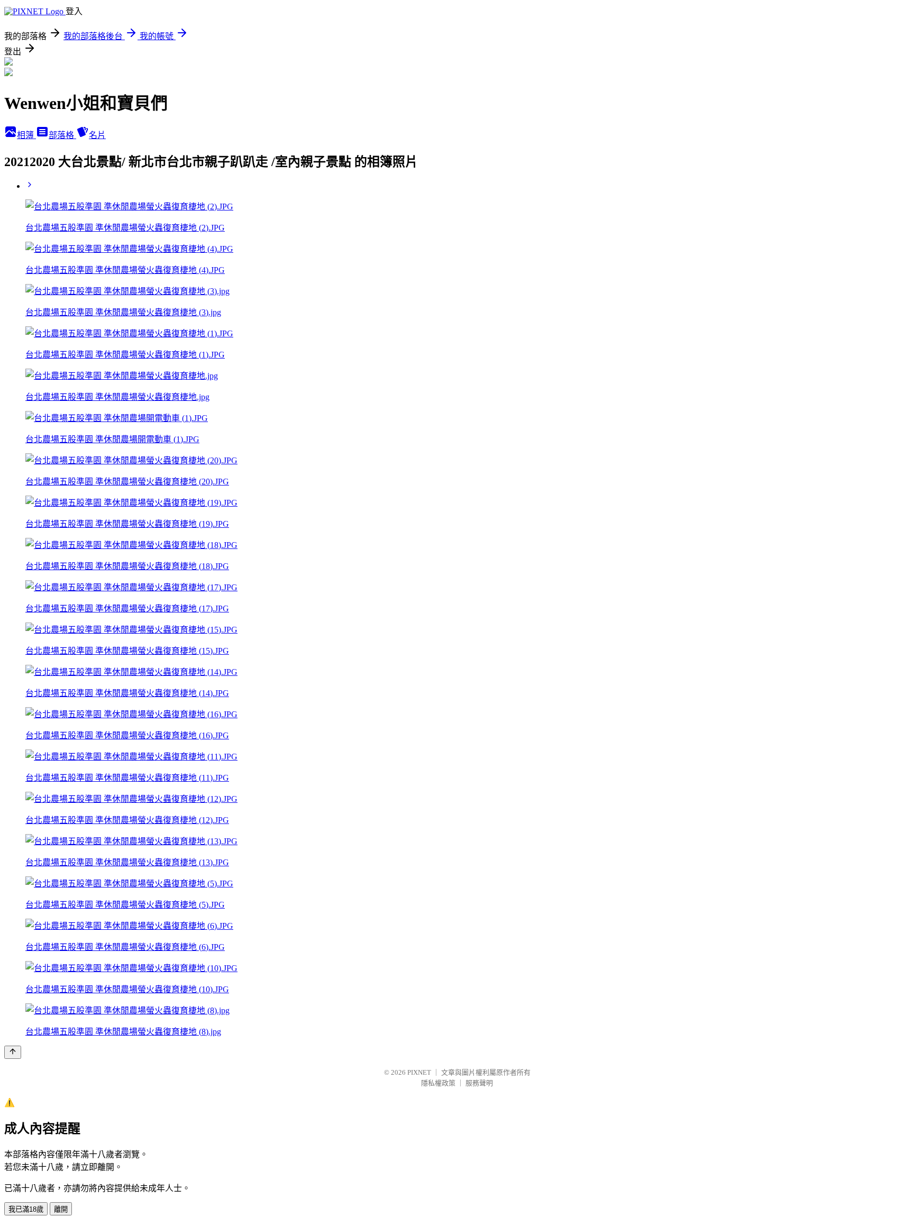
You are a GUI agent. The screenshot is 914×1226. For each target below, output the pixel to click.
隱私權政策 (438, 1083)
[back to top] (12, 1052)
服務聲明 (479, 1083)
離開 (61, 1209)
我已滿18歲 (25, 1209)
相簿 (26, 135)
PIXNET (419, 1072)
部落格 (62, 135)
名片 (97, 135)
